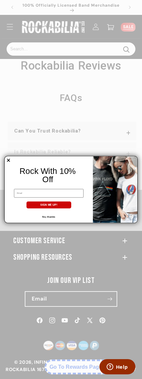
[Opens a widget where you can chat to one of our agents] (117, 367)
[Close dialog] (9, 160)
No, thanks (48, 216)
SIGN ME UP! (48, 204)
